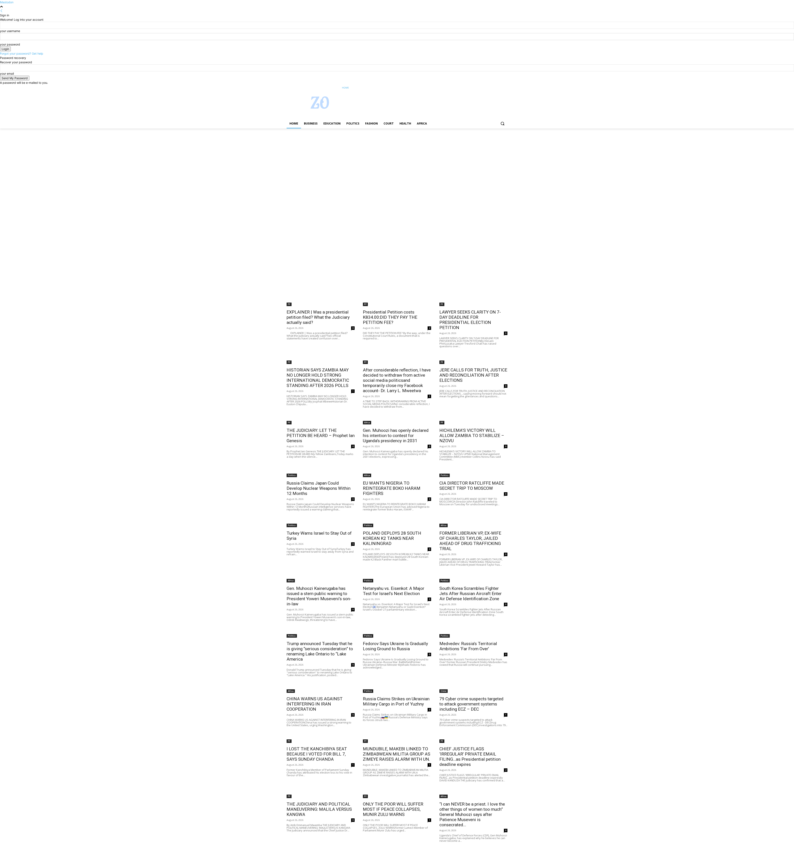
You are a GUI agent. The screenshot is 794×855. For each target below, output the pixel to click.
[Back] (1, 11)
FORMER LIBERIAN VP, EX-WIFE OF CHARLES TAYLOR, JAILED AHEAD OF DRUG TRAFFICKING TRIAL (470, 541)
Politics (292, 475)
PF (289, 304)
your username (10, 31)
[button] (502, 123)
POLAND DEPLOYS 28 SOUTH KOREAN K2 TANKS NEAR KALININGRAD (392, 538)
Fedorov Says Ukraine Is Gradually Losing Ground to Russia (395, 646)
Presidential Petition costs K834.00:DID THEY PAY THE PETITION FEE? (390, 317)
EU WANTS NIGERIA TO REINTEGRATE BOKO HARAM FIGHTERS (391, 488)
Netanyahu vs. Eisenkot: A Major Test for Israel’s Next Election (393, 591)
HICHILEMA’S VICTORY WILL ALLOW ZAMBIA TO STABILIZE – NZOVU (471, 435)
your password (10, 44)
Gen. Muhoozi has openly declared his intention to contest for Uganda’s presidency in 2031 (396, 435)
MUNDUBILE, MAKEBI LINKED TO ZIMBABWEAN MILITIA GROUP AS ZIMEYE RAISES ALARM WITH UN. (396, 754)
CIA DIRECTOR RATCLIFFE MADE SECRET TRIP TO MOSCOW (471, 486)
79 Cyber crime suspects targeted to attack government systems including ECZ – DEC (471, 704)
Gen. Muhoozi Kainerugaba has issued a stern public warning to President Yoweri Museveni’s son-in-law (319, 596)
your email (7, 73)
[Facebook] (482, 87)
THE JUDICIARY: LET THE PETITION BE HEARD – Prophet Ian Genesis (321, 435)
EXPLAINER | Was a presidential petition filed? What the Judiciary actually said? (318, 317)
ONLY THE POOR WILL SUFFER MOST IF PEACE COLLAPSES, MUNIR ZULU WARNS (393, 809)
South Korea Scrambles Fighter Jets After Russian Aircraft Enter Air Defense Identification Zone (470, 593)
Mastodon (6, 2)
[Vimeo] (499, 87)
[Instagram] (487, 87)
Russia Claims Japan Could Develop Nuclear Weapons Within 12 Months (318, 488)
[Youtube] (505, 87)
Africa (367, 422)
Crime (443, 691)
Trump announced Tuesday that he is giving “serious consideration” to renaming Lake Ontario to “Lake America (320, 651)
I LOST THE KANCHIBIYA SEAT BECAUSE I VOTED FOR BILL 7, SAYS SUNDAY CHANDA (317, 754)
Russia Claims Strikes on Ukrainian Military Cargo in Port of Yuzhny (396, 701)
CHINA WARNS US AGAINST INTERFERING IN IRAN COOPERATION (315, 704)
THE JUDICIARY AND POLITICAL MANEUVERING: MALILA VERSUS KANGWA (319, 809)
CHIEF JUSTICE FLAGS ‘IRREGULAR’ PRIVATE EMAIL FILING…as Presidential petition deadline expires (470, 756)
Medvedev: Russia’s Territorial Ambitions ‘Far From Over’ (468, 646)
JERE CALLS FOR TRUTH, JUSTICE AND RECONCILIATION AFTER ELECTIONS (473, 375)
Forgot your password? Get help (21, 53)
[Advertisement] (124, 159)
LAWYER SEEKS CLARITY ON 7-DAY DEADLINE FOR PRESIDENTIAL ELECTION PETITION (470, 320)
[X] (493, 87)
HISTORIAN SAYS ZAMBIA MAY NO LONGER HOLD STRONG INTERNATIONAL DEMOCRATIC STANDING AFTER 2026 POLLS (318, 378)
